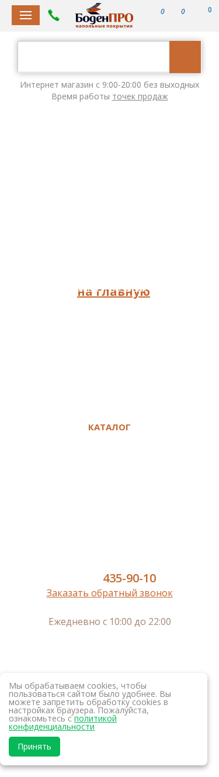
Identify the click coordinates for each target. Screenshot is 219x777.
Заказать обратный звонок (110, 592)
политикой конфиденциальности (63, 722)
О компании (108, 239)
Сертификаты (108, 353)
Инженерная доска (108, 486)
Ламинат (108, 453)
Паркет (108, 502)
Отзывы (108, 271)
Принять (34, 746)
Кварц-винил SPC (108, 470)
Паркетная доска (108, 518)
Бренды (108, 222)
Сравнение (108, 385)
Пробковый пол (108, 535)
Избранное (108, 402)
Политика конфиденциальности (108, 369)
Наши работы (108, 320)
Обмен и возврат (108, 288)
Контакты (108, 336)
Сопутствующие (108, 551)
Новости (108, 304)
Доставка (108, 255)
